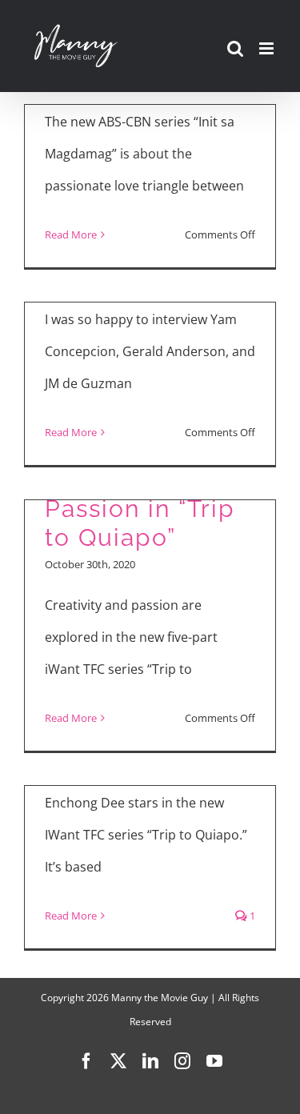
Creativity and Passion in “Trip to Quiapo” (140, 508)
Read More (71, 234)
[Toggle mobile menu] (267, 48)
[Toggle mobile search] (235, 48)
